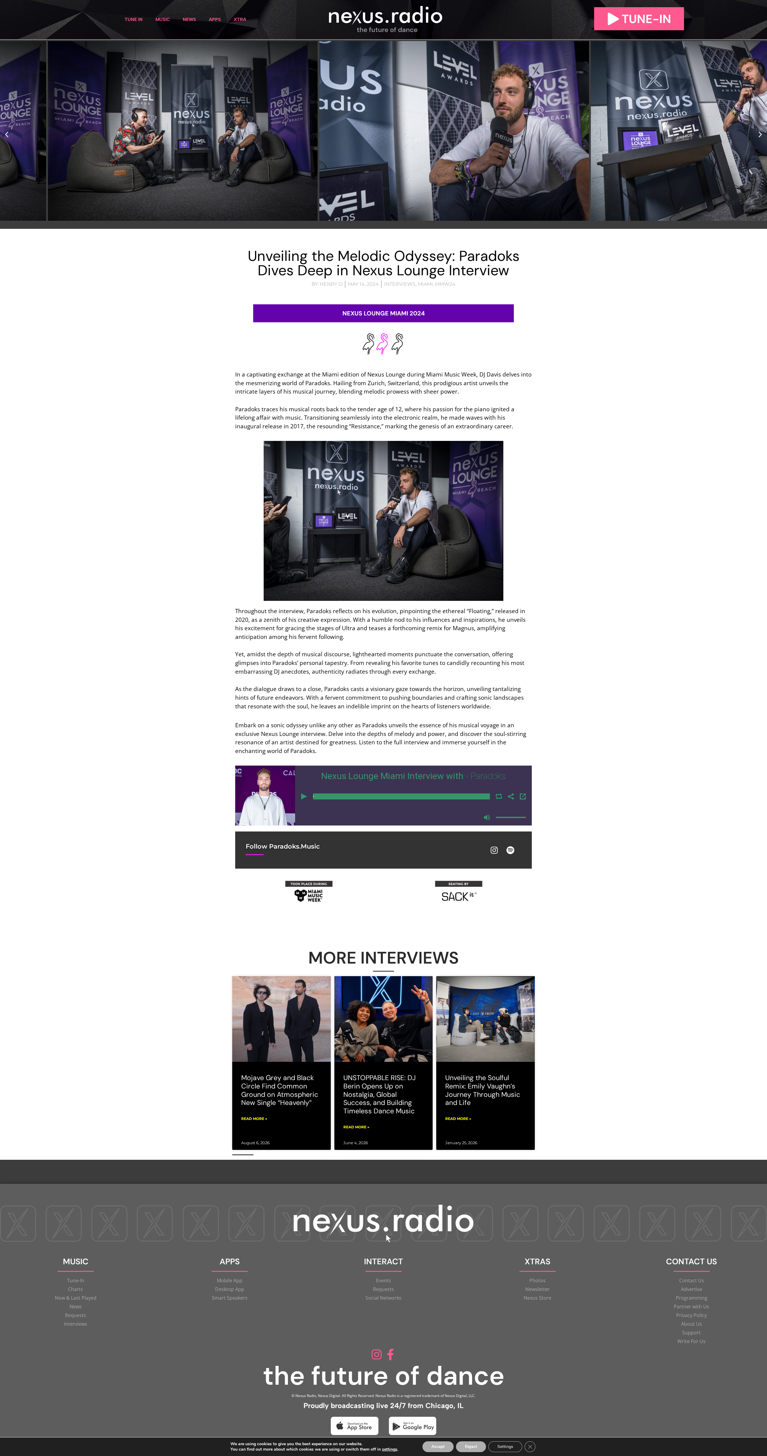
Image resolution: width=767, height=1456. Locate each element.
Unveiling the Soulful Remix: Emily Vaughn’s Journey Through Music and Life (482, 1090)
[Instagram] (494, 850)
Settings (505, 1446)
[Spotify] (510, 850)
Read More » (254, 1118)
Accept (438, 1446)
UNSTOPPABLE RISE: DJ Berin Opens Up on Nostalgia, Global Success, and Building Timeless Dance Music (379, 1094)
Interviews (400, 284)
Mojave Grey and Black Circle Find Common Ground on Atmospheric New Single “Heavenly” (279, 1090)
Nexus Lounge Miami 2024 (383, 313)
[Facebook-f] (390, 1355)
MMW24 (445, 284)
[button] (6, 134)
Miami (425, 284)
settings (389, 1449)
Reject (471, 1446)
